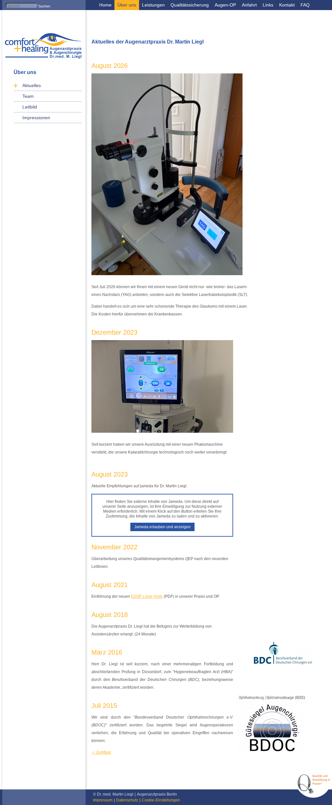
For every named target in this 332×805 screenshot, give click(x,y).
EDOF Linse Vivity (147, 596)
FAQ (305, 4)
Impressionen (36, 117)
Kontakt (287, 4)
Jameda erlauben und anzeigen (162, 527)
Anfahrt (249, 4)
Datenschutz (127, 800)
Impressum (103, 800)
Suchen (44, 6)
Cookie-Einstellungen (161, 800)
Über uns (126, 4)
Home (105, 4)
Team (28, 96)
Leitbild (29, 106)
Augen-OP (225, 4)
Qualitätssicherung (190, 4)
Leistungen (153, 4)
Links (268, 4)
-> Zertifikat (101, 752)
